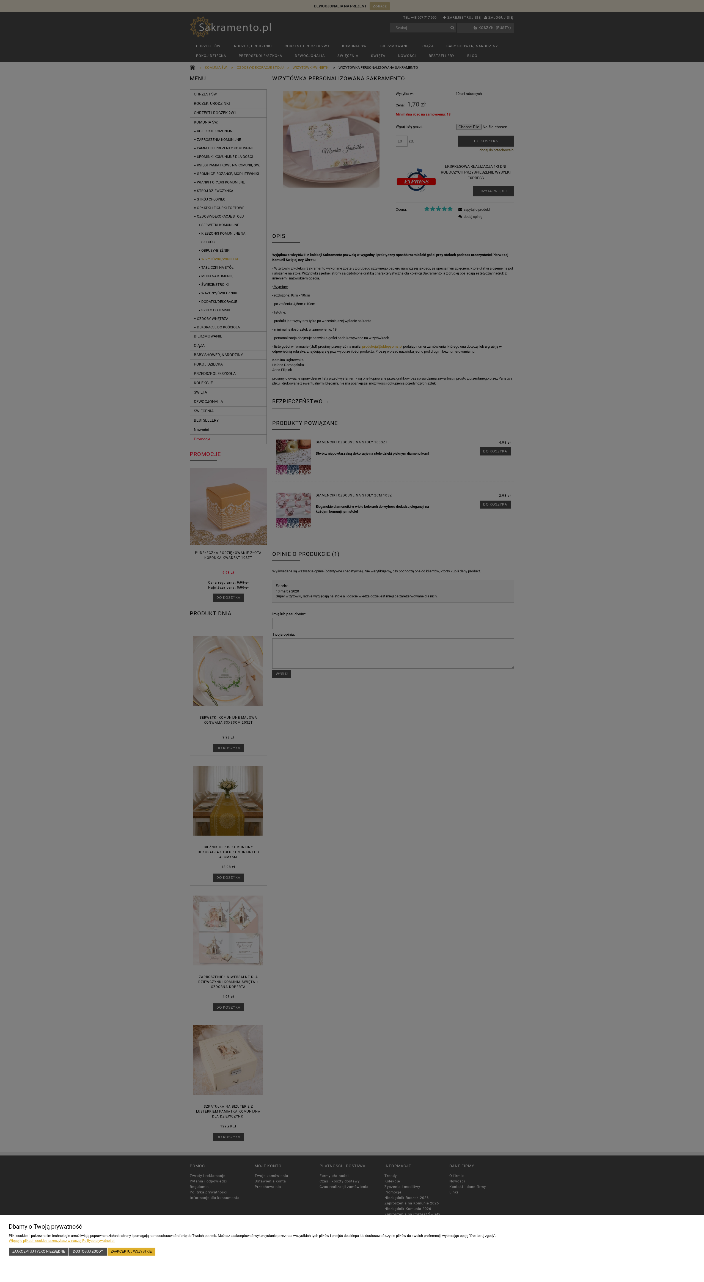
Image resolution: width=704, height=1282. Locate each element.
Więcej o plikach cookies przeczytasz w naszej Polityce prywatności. (62, 1241)
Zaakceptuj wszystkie (131, 1251)
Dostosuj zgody (88, 1251)
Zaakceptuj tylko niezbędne (38, 1251)
